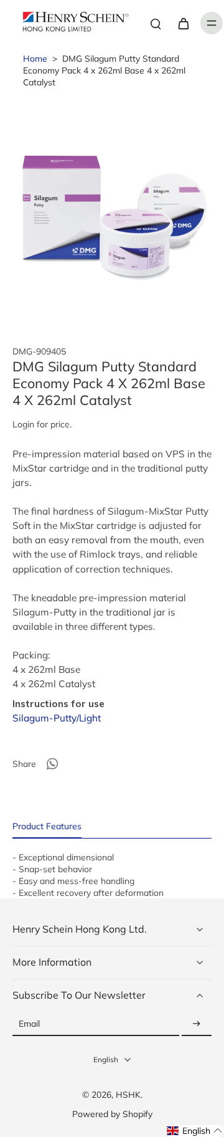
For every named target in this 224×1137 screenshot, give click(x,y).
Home (35, 58)
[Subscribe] (197, 1024)
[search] (155, 23)
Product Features (47, 826)
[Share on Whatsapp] (52, 764)
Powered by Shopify (112, 1113)
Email (29, 1024)
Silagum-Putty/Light (56, 718)
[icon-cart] (183, 23)
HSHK (128, 1094)
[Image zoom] (112, 209)
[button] (195, 1131)
